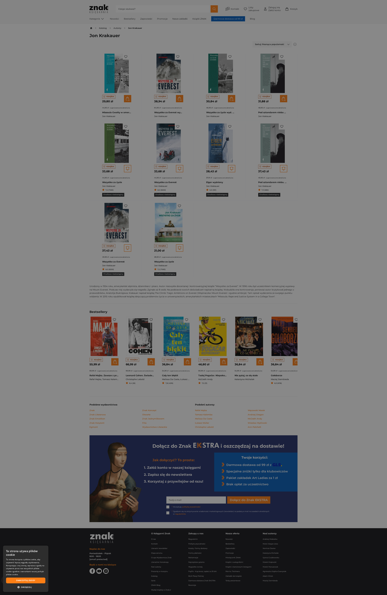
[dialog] (25, 569)
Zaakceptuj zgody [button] (25, 580)
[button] (25, 587)
